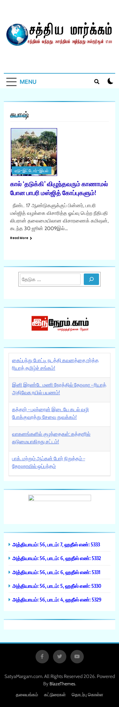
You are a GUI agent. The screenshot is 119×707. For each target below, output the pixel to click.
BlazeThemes (62, 684)
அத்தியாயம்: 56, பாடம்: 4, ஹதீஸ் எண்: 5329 (57, 599)
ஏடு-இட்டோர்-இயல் (32, 171)
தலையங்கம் (27, 694)
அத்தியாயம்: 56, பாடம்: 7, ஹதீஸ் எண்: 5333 (56, 544)
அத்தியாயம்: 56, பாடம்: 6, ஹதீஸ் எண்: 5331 (56, 572)
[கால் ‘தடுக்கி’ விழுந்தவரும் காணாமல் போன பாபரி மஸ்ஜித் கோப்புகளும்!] (59, 152)
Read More (19, 238)
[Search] (91, 279)
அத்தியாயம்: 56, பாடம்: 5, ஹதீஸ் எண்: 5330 (56, 585)
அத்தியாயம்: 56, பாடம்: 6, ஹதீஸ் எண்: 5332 (56, 558)
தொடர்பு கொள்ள (87, 694)
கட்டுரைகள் (55, 694)
